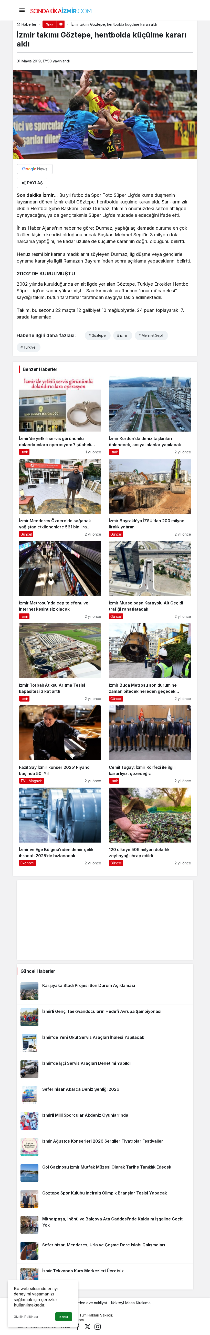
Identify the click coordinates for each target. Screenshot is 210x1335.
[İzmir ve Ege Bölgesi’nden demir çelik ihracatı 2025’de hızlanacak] (60, 827)
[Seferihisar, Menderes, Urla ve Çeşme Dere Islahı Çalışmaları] (105, 1251)
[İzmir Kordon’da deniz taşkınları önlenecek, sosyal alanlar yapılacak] (150, 416)
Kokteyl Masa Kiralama (131, 1302)
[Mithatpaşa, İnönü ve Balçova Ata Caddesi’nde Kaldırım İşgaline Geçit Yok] (105, 1225)
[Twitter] (88, 1326)
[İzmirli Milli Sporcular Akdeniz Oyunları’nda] (105, 1121)
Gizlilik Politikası (26, 1317)
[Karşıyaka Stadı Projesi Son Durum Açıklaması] (105, 991)
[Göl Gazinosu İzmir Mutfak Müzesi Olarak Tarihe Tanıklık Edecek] (105, 1173)
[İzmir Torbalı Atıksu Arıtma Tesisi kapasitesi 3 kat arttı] (60, 662)
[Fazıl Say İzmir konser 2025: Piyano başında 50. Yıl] (60, 744)
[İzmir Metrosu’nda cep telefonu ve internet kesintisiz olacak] (60, 580)
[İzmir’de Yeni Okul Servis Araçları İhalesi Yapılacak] (105, 1043)
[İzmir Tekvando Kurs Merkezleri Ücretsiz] (105, 1277)
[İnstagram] (97, 1326)
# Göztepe (97, 335)
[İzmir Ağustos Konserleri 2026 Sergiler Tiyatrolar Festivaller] (105, 1147)
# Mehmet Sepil (151, 335)
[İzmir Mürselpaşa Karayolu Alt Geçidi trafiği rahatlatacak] (150, 580)
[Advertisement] (105, 920)
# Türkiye (27, 347)
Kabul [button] (63, 1317)
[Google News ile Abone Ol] (35, 169)
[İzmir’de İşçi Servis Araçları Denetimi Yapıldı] (105, 1069)
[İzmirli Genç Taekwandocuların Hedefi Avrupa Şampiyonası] (105, 1017)
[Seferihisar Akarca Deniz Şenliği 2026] (105, 1095)
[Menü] (22, 10)
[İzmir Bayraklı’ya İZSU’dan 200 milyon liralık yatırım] (150, 498)
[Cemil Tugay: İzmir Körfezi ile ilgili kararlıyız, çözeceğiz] (150, 744)
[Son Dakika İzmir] (61, 9)
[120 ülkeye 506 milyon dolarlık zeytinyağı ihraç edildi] (150, 827)
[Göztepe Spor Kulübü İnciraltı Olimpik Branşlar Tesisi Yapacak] (105, 1199)
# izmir (122, 335)
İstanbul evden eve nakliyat (83, 1302)
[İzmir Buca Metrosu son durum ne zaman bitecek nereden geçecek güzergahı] (150, 662)
